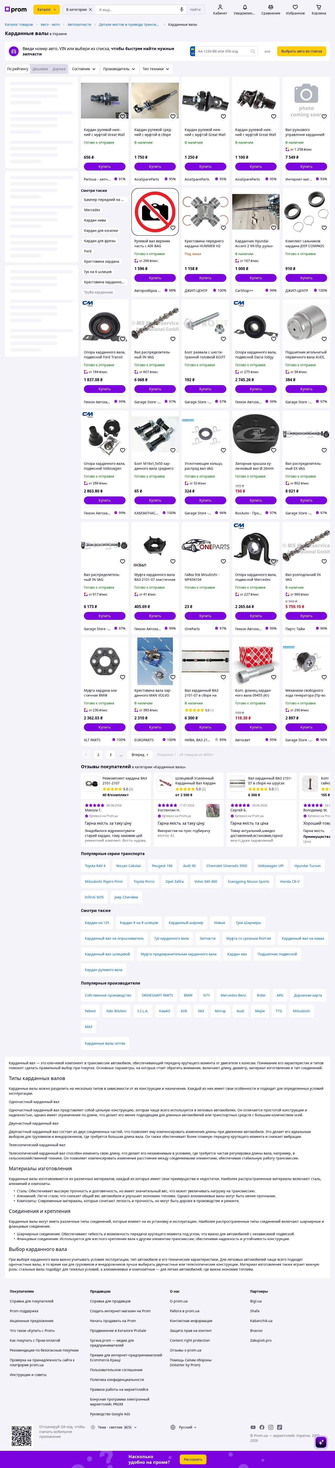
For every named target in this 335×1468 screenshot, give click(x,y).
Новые (219, 922)
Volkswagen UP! (271, 865)
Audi (240, 1011)
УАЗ (201, 1011)
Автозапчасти (79, 24)
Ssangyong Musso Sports (248, 881)
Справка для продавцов (110, 1301)
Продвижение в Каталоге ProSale (118, 1330)
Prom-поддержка (24, 1311)
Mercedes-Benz (233, 995)
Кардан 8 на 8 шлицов (139, 922)
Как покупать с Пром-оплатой (35, 1340)
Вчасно (256, 1330)
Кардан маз (237, 954)
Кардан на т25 (97, 922)
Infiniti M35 (94, 897)
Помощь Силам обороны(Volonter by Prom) (191, 1362)
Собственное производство (108, 995)
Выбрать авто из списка (301, 51)
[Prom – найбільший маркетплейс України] (15, 10)
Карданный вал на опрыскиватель (114, 938)
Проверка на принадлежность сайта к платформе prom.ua (42, 1362)
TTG (279, 1011)
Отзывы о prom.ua (185, 1350)
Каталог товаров (19, 24)
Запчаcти (208, 938)
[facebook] (262, 1427)
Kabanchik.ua (261, 1320)
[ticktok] (280, 1427)
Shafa (254, 1311)
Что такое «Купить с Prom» (32, 1330)
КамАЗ (164, 1011)
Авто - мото (50, 24)
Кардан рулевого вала (103, 969)
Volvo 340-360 (205, 881)
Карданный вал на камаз (303, 938)
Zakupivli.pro (260, 1340)
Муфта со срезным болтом (248, 938)
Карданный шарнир (186, 922)
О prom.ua (179, 1301)
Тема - (110, 1427)
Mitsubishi (301, 1011)
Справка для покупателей (31, 1301)
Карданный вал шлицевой (107, 954)
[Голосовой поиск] (182, 9)
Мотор (220, 1011)
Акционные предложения (31, 1320)
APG (280, 995)
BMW (188, 995)
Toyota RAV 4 (95, 865)
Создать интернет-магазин (113, 1311)
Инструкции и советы (28, 1374)
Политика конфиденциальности (117, 1379)
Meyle (260, 1011)
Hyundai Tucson (308, 865)
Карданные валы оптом (105, 1043)
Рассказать (193, 1459)
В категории (76, 9)
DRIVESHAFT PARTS (157, 995)
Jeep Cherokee (126, 897)
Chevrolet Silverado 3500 (226, 865)
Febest (90, 1011)
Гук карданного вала (172, 938)
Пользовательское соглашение (116, 1369)
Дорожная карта (308, 995)
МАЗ (88, 1026)
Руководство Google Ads (110, 1414)
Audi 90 (189, 865)
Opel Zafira (175, 881)
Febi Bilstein (116, 1011)
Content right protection (190, 1340)
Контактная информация (191, 1320)
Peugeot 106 (162, 865)
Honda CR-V (289, 881)
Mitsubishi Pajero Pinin (104, 881)
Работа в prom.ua (184, 1311)
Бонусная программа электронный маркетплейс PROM (119, 1401)
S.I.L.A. (142, 1011)
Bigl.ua (256, 1301)
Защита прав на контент (191, 1330)
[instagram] (271, 1427)
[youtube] (253, 1427)
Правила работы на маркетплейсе (119, 1389)
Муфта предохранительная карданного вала (179, 954)
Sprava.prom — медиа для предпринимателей (112, 1343)
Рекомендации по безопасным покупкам (44, 1350)
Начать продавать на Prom (113, 1320)
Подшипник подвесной (277, 954)
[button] (105, 166)
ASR (184, 1011)
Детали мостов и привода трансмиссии (129, 24)
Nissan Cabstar (128, 865)
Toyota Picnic (144, 881)
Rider (261, 995)
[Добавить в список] (123, 116)
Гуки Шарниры (248, 922)
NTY (206, 995)
